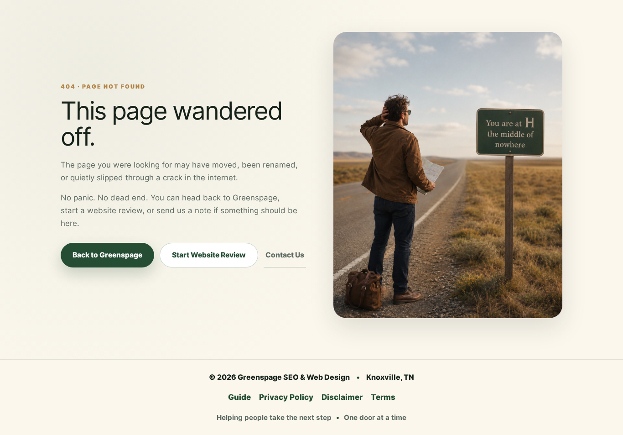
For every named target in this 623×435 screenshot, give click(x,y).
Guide (239, 397)
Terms (383, 397)
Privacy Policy (286, 397)
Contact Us (284, 255)
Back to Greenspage (107, 255)
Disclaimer (342, 397)
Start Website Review (209, 255)
